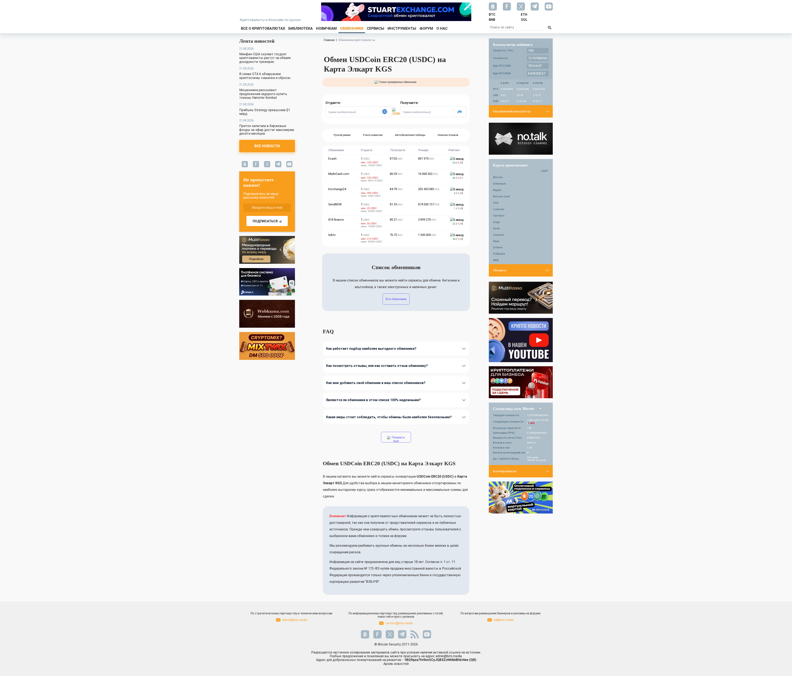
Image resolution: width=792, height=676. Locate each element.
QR (472, 660)
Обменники (351, 28)
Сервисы (375, 28)
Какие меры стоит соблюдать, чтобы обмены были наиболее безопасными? (389, 417)
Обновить (500, 270)
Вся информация (504, 471)
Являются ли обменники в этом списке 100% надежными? (373, 400)
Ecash (332, 158)
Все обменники (396, 299)
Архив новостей (396, 664)
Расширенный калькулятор (511, 111)
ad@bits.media (504, 620)
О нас (442, 28)
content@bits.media (399, 623)
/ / (458, 162)
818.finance (336, 219)
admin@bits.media (294, 620)
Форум (426, 28)
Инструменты (402, 28)
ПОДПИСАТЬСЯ (265, 221)
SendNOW (335, 204)
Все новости (267, 146)
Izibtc (332, 235)
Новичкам (326, 28)
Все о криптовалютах (263, 28)
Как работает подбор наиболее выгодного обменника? (371, 349)
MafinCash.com (338, 173)
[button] (385, 111)
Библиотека (300, 28)
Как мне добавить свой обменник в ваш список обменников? (375, 383)
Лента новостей (257, 41)
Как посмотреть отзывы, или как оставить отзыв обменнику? (377, 366)
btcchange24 (337, 189)
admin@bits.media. (449, 656)
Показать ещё (398, 439)
